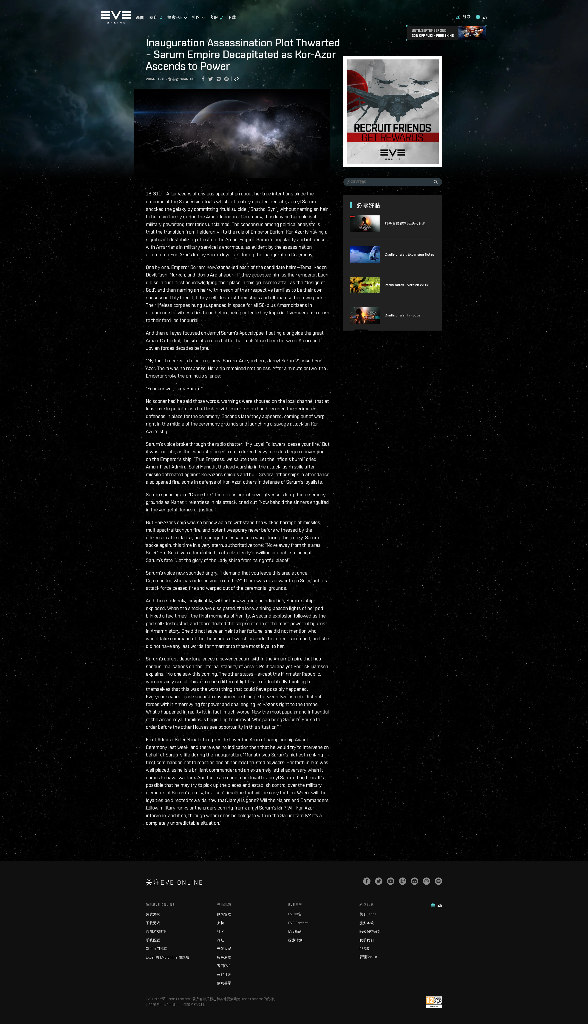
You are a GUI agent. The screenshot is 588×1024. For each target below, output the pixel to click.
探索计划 (295, 940)
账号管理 (224, 914)
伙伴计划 (224, 974)
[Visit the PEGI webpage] (434, 1002)
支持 (220, 923)
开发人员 (224, 949)
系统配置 (153, 940)
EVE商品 (295, 931)
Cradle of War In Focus (402, 315)
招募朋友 (224, 957)
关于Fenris (368, 914)
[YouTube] (390, 881)
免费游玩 (153, 914)
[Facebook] (366, 881)
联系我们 (366, 940)
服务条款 (366, 923)
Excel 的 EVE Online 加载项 (167, 957)
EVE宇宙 (295, 914)
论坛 (220, 940)
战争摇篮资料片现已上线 (405, 223)
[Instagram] (426, 881)
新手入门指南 (157, 949)
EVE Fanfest (298, 923)
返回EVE (224, 966)
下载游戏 (153, 923)
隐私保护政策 (370, 931)
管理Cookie (368, 957)
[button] (463, 17)
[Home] (116, 22)
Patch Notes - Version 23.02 (407, 285)
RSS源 (364, 949)
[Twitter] (378, 881)
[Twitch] (402, 881)
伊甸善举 (224, 983)
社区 (220, 931)
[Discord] (414, 881)
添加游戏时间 (157, 931)
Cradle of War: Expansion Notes (409, 254)
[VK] (438, 881)
